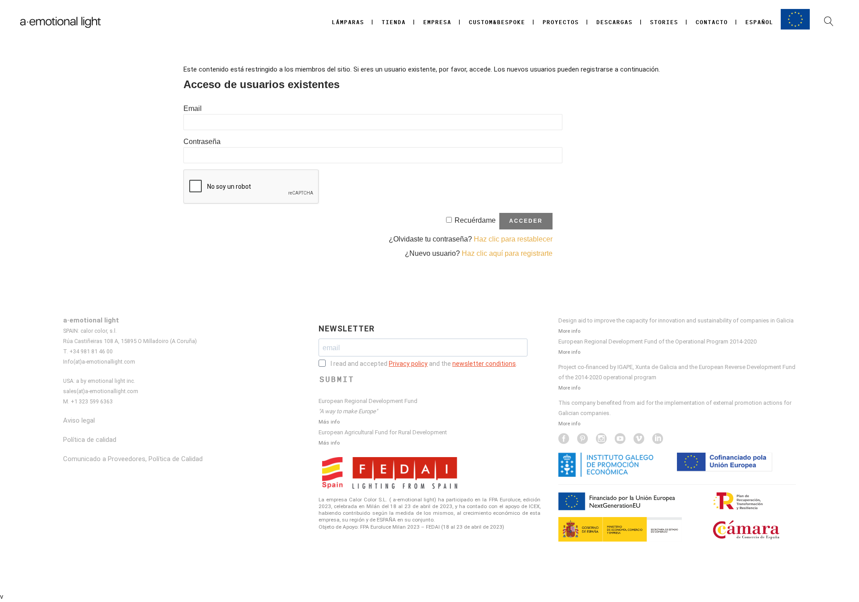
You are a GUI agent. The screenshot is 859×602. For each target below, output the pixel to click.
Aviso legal (79, 420)
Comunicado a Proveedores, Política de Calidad (133, 459)
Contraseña (202, 141)
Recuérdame (475, 220)
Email (192, 108)
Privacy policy (408, 363)
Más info (329, 422)
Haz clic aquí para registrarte (507, 253)
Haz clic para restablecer (513, 239)
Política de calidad (89, 440)
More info (569, 331)
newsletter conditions (484, 363)
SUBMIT (336, 379)
